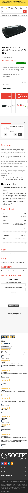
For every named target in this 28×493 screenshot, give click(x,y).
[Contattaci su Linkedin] (25, 82)
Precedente (3, 347)
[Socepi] (14, 456)
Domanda (13, 292)
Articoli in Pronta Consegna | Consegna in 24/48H (11, 1)
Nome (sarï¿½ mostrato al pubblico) (13, 282)
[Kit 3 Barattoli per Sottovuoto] (4, 128)
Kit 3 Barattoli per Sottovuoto (16, 126)
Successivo (8, 347)
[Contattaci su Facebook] (20, 82)
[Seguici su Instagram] (12, 463)
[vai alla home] (9, 7)
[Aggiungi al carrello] (20, 134)
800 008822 (22, 5)
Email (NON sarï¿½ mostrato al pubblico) (13, 287)
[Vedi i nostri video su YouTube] (22, 82)
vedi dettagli (23, 2)
